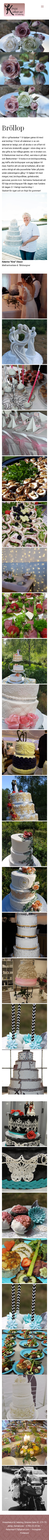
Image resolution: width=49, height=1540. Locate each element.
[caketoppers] (24, 341)
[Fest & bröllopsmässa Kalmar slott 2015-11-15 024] (24, 1072)
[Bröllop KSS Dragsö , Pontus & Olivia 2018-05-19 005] (24, 935)
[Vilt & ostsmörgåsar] (24, 615)
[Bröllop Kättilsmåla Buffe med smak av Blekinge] (24, 1442)
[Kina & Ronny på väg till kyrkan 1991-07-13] (24, 1488)
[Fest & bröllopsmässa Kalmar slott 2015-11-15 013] (24, 387)
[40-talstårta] (24, 752)
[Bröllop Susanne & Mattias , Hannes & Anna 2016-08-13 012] (24, 1260)
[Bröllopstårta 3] (24, 889)
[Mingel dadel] (24, 478)
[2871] (24, 661)
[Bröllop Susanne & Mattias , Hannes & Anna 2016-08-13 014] (24, 1352)
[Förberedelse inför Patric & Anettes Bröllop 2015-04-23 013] (24, 433)
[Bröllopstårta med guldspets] (24, 798)
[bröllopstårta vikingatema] (24, 843)
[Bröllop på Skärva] (24, 296)
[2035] (24, 706)
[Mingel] (24, 524)
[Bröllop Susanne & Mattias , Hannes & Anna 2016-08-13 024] (24, 1169)
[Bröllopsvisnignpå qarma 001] (24, 980)
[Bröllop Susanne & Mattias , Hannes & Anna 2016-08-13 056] (24, 1026)
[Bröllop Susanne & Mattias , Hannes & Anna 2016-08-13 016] (24, 1123)
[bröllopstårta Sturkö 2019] (24, 1397)
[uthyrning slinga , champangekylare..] (24, 569)
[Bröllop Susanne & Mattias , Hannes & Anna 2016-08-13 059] (24, 1215)
